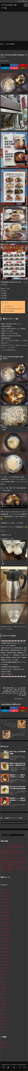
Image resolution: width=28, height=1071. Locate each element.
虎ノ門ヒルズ (16, 693)
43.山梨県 (3, 1004)
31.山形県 (3, 974)
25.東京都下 (4, 968)
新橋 (17, 691)
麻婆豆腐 (24, 695)
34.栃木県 (3, 984)
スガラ (25, 699)
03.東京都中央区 (5, 896)
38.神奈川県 (4, 997)
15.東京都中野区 (5, 935)
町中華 (24, 691)
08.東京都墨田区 (5, 912)
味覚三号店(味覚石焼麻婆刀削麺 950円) (12, 308)
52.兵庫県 (3, 1027)
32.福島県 (3, 978)
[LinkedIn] (5, 68)
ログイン (3, 1040)
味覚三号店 (23, 689)
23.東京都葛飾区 (5, 961)
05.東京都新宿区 (5, 902)
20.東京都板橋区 (5, 951)
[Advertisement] (14, 26)
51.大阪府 (3, 1024)
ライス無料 (6, 689)
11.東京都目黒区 (5, 922)
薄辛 (7, 693)
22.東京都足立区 (5, 958)
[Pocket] (14, 68)
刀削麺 (15, 689)
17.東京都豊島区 (5, 941)
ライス (14, 687)
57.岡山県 (3, 1030)
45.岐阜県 (3, 1007)
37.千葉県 (3, 994)
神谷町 (3, 693)
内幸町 (11, 689)
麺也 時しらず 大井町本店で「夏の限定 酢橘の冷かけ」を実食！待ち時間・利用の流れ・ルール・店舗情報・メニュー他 (14, 869)
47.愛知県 (3, 1014)
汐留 (20, 691)
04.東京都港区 (11, 44)
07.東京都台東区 (5, 909)
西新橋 (25, 693)
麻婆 (20, 695)
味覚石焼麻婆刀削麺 (7, 691)
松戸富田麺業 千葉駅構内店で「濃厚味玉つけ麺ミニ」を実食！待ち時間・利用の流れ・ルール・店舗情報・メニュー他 (14, 854)
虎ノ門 (10, 693)
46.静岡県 (3, 1010)
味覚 (19, 689)
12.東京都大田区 (5, 925)
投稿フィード (4, 1043)
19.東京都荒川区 (5, 948)
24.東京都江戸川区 (5, 964)
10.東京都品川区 (5, 919)
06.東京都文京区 (5, 905)
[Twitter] (5, 65)
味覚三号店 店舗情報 (8, 311)
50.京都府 (3, 1020)
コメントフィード (5, 1045)
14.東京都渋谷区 (5, 932)
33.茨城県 (3, 981)
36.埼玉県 (3, 991)
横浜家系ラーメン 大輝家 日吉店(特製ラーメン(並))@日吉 (17, 800)
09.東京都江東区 (5, 915)
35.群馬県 (3, 987)
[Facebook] (14, 65)
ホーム (3, 44)
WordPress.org (4, 1047)
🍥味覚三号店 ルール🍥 (8, 306)
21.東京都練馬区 (5, 955)
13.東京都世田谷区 (5, 928)
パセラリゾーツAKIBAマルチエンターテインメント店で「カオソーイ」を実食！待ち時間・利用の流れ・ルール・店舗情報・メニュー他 (14, 847)
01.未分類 (3, 889)
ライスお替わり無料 (21, 687)
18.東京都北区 (4, 945)
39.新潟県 (3, 1001)
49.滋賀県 (3, 1017)
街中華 (21, 693)
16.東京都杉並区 (5, 938)
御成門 (14, 691)
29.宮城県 (3, 971)
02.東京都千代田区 (5, 892)
